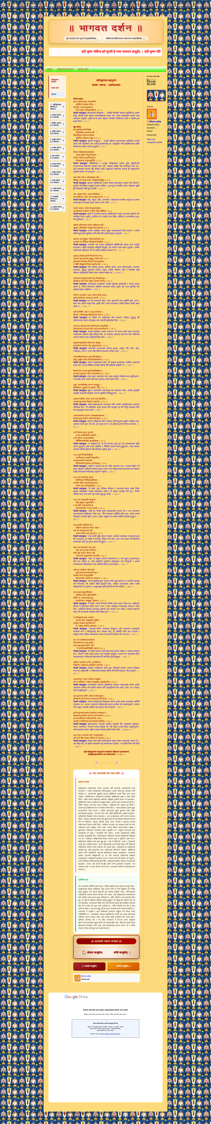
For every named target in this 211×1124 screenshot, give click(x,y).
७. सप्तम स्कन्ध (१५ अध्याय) (57, 165)
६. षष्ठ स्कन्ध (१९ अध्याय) (57, 157)
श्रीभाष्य (53, 94)
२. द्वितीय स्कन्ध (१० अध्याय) (57, 124)
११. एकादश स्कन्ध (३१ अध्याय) (57, 198)
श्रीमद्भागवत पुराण (65, 69)
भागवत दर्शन (83, 69)
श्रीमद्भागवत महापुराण (54, 80)
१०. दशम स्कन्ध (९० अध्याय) (57, 189)
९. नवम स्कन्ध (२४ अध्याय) (57, 181)
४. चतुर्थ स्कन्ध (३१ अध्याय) (57, 140)
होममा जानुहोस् (92, 952)
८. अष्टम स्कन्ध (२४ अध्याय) (57, 173)
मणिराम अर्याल (155, 122)
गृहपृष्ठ (49, 69)
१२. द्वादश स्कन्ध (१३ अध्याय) (57, 208)
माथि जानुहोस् (122, 952)
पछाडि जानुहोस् (89, 966)
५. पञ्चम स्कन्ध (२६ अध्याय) (57, 149)
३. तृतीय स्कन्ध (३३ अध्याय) (57, 132)
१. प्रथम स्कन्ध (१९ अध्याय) (57, 116)
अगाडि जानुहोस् (123, 966)
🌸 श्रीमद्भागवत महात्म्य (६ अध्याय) (57, 106)
